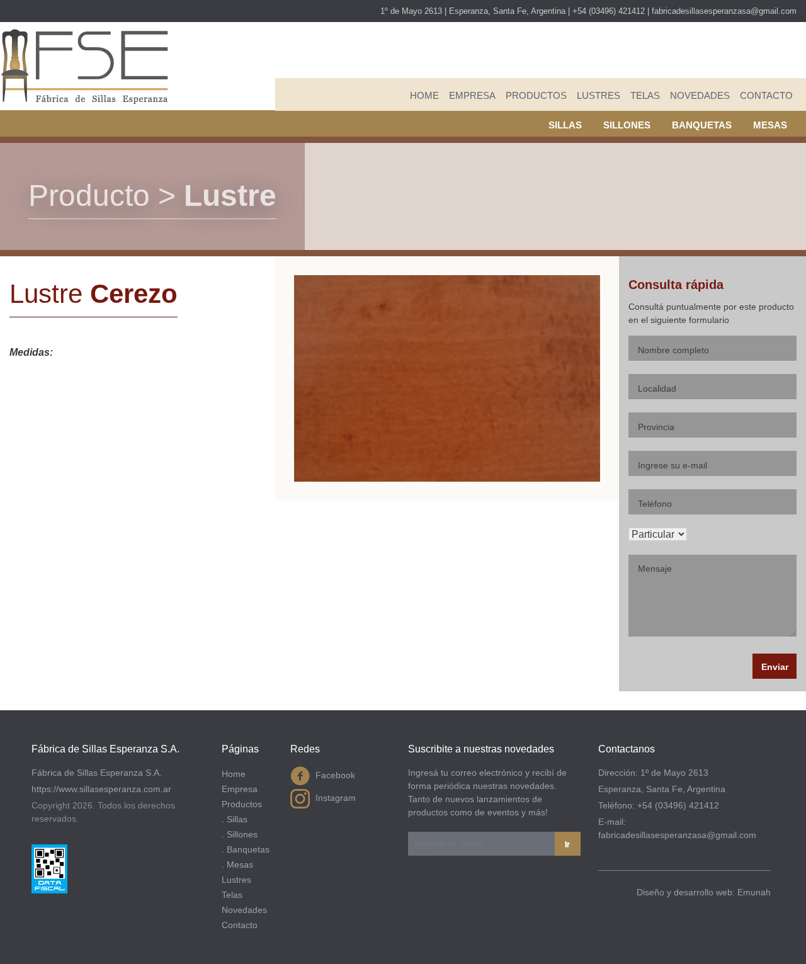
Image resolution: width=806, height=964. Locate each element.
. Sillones (240, 834)
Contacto (766, 95)
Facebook (334, 775)
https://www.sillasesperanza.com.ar (101, 789)
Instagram (334, 798)
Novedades (700, 95)
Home (424, 95)
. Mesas (237, 864)
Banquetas (702, 125)
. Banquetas (246, 849)
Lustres (598, 95)
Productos (536, 95)
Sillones (626, 125)
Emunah (754, 892)
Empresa (472, 95)
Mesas (770, 125)
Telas (645, 95)
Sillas (565, 125)
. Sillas (234, 819)
